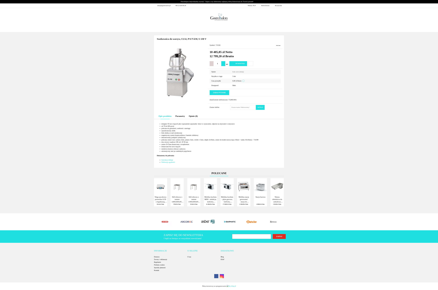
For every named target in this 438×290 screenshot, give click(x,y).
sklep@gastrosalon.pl (164, 5)
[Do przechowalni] (250, 63)
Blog (222, 257)
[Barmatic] (208, 221)
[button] (160, 251)
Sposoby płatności (160, 268)
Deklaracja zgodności (168, 162)
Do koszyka (240, 63)
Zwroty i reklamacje (160, 259)
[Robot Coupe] (278, 45)
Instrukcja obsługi (167, 160)
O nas (189, 257)
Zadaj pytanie (219, 92)
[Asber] (186, 221)
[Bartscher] (230, 221)
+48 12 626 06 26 (180, 5)
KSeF (222, 259)
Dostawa (156, 257)
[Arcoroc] (165, 221)
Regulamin (157, 262)
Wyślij (260, 107)
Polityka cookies (159, 265)
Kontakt (156, 270)
